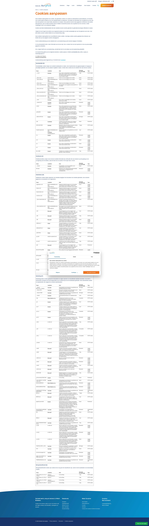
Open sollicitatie (65, 506)
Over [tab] (92, 256)
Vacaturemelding (65, 508)
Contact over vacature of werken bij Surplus (91, 508)
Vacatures (62, 5)
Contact (94, 5)
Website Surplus (91, 1)
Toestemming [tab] (57, 256)
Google (49, 112)
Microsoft (49, 211)
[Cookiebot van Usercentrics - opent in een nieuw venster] (94, 253)
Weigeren (58, 272)
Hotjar (49, 223)
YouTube (49, 287)
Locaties (84, 505)
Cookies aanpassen (69, 521)
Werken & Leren (65, 505)
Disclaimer (61, 521)
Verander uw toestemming (40, 57)
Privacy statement (53, 521)
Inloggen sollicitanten (103, 1)
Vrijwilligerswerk (65, 503)
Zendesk (49, 73)
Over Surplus (87, 5)
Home (36, 9)
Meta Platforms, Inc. (52, 298)
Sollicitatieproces (85, 503)
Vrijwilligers (79, 5)
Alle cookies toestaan (91, 272)
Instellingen (73, 272)
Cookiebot (63, 60)
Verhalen (84, 506)
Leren (73, 5)
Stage (68, 5)
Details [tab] (74, 256)
